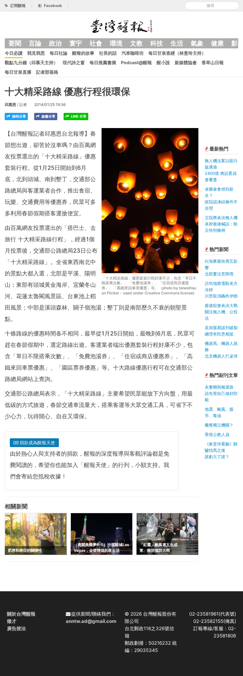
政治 (55, 43)
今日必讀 (13, 53)
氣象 (197, 43)
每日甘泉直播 (18, 72)
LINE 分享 (78, 116)
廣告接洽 (16, 628)
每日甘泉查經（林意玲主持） (177, 53)
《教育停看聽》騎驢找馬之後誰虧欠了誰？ (221, 450)
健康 (217, 43)
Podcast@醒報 (136, 62)
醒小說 (163, 62)
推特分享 (18, 116)
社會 (96, 43)
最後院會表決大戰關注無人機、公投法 (221, 312)
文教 (136, 43)
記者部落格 (47, 72)
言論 (35, 43)
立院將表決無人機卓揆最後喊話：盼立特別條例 (221, 224)
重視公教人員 (217, 434)
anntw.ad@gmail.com (91, 621)
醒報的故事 (83, 53)
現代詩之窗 (74, 62)
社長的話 (108, 53)
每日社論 (58, 53)
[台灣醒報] (121, 25)
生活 (177, 43)
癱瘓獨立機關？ (219, 424)
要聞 (15, 43)
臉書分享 (47, 116)
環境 (116, 43)
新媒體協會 (186, 62)
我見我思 (36, 53)
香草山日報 (213, 62)
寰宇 (75, 43)
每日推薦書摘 (103, 62)
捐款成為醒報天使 (36, 442)
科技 (156, 43)
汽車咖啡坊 (133, 53)
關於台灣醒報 (21, 614)
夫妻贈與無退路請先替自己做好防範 (221, 393)
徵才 (11, 621)
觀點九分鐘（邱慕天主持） (31, 62)
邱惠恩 (10, 104)
